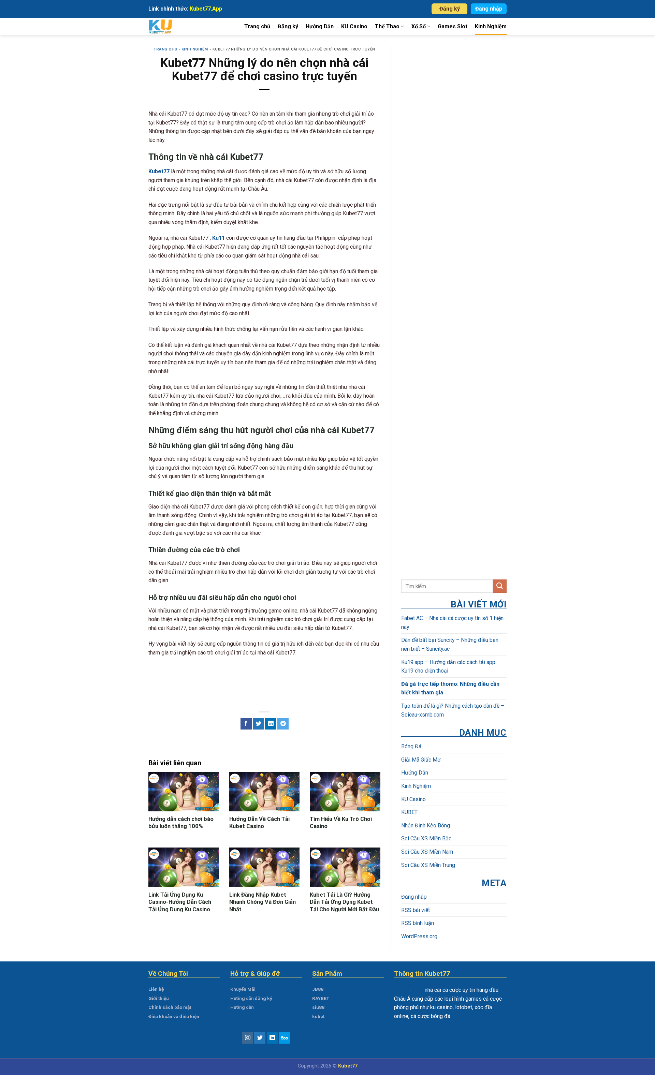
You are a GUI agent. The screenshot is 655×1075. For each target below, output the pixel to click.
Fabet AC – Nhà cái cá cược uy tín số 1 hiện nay (452, 622)
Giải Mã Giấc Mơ (420, 759)
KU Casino (354, 26)
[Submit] (500, 586)
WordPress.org (419, 936)
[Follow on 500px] (284, 1038)
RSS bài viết (415, 910)
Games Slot (452, 26)
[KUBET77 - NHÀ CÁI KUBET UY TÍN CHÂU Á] (168, 26)
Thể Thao (387, 26)
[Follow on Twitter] (259, 1038)
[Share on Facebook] (246, 724)
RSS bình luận (417, 923)
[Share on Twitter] (258, 724)
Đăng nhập (488, 8)
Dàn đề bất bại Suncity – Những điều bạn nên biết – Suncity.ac (449, 644)
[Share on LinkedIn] (270, 724)
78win (401, 990)
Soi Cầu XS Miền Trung (428, 865)
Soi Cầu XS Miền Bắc (426, 838)
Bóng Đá (411, 746)
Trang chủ (257, 26)
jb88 (418, 990)
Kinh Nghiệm (491, 26)
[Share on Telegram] (283, 724)
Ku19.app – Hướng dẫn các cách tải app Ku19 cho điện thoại (448, 666)
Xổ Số (418, 26)
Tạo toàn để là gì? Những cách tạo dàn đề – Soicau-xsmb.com (452, 710)
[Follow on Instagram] (247, 1038)
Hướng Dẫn (320, 26)
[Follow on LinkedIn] (272, 1038)
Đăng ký (449, 8)
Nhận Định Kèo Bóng (425, 825)
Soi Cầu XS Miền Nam (427, 852)
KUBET (409, 812)
